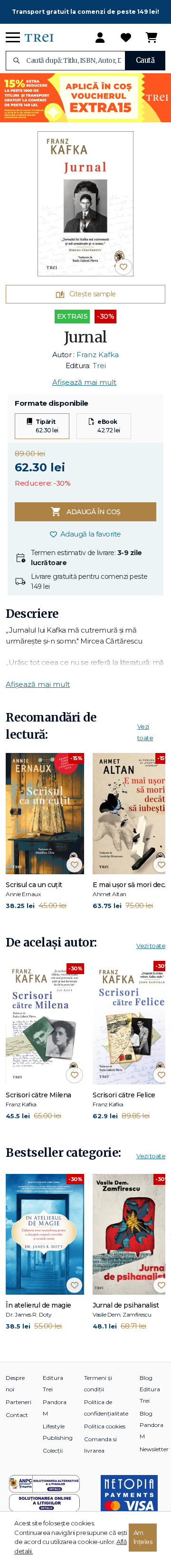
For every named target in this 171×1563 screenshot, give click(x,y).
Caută (145, 60)
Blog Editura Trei (150, 1389)
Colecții (53, 1450)
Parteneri (18, 1402)
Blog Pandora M (151, 1425)
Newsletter (154, 1449)
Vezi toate (150, 945)
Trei (99, 365)
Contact (17, 1414)
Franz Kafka (97, 354)
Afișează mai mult (84, 382)
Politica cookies (104, 1426)
